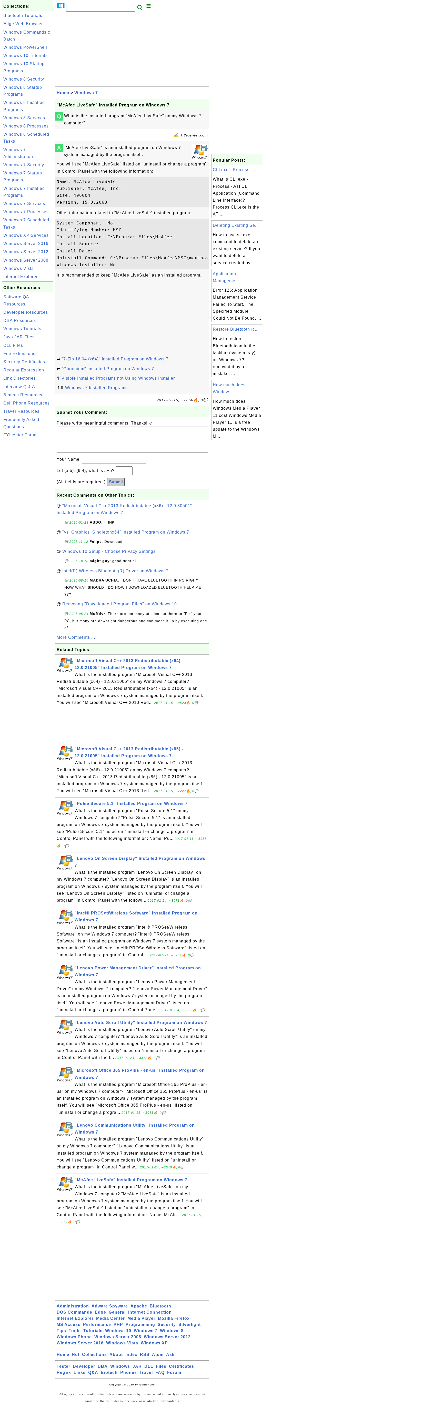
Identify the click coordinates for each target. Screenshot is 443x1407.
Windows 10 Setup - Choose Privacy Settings (109, 551)
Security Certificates (24, 362)
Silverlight (189, 1324)
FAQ (160, 1372)
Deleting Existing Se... (236, 225)
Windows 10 (118, 1331)
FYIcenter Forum (20, 435)
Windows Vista (18, 268)
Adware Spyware (110, 1306)
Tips (61, 1331)
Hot (75, 1354)
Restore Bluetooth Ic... (236, 329)
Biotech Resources (22, 395)
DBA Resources (19, 320)
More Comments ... (76, 637)
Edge (100, 1312)
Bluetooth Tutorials (22, 15)
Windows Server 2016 (25, 243)
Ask (170, 1354)
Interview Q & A (19, 387)
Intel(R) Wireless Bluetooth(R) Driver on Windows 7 (115, 571)
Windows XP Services (26, 235)
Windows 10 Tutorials (25, 55)
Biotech (109, 1372)
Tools (75, 1331)
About (116, 1354)
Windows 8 (172, 1331)
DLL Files (13, 345)
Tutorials (93, 1331)
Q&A (93, 1372)
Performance (97, 1324)
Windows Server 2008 (25, 260)
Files (161, 1366)
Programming (140, 1324)
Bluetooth (160, 1306)
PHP (118, 1324)
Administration (73, 1306)
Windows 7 (86, 93)
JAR (137, 1366)
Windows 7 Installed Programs (96, 388)
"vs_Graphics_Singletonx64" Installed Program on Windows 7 (125, 532)
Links (80, 1372)
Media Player (141, 1318)
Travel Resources (21, 411)
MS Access (68, 1324)
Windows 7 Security (23, 165)
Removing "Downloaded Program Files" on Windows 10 (119, 604)
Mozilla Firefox (174, 1318)
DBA (103, 1366)
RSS (144, 1354)
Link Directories (19, 378)
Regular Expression (23, 370)
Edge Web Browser (23, 24)
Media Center (110, 1318)
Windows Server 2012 (25, 252)
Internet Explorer (20, 276)
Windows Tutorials (22, 329)
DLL (148, 1366)
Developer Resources (25, 312)
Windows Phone (74, 1337)
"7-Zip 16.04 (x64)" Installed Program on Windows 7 (115, 359)
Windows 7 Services (24, 203)
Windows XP (154, 1343)
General (117, 1312)
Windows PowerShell (25, 47)
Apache (138, 1306)
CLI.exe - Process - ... (235, 170)
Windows (120, 1366)
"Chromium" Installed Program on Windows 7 (108, 369)
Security (167, 1324)
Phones (128, 1372)
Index (131, 1354)
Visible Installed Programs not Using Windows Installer (118, 378)
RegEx (64, 1372)
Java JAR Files (19, 337)
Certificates (181, 1366)
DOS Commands (74, 1312)
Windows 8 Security (23, 79)
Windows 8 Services (24, 118)
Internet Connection (150, 1312)
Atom (158, 1354)
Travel (146, 1372)
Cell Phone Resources (26, 403)
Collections (94, 1354)
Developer (84, 1366)
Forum (174, 1372)
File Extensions (19, 353)
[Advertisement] (27, 517)
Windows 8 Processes (26, 126)
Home (63, 93)
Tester (63, 1366)
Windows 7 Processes (26, 212)
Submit (116, 482)
